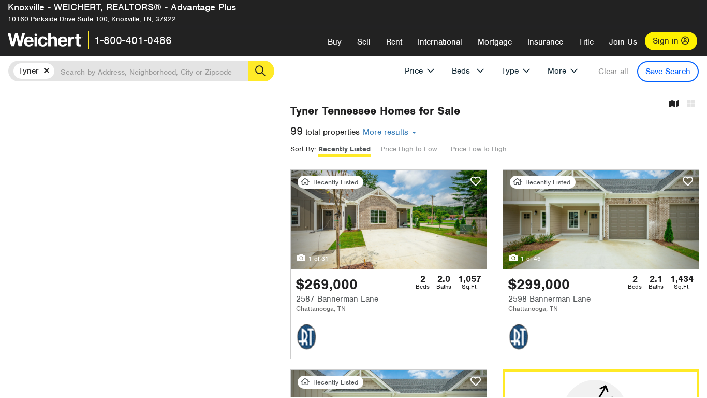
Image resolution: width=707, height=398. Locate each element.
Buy (335, 42)
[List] (691, 104)
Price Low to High (479, 149)
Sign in (667, 41)
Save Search (667, 71)
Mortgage (495, 42)
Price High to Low (409, 149)
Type (510, 71)
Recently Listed (344, 149)
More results (387, 132)
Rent (394, 42)
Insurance (545, 42)
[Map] (674, 104)
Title (586, 42)
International (440, 42)
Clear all (613, 71)
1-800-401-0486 (133, 40)
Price (414, 71)
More (557, 71)
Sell (364, 42)
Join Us (623, 42)
